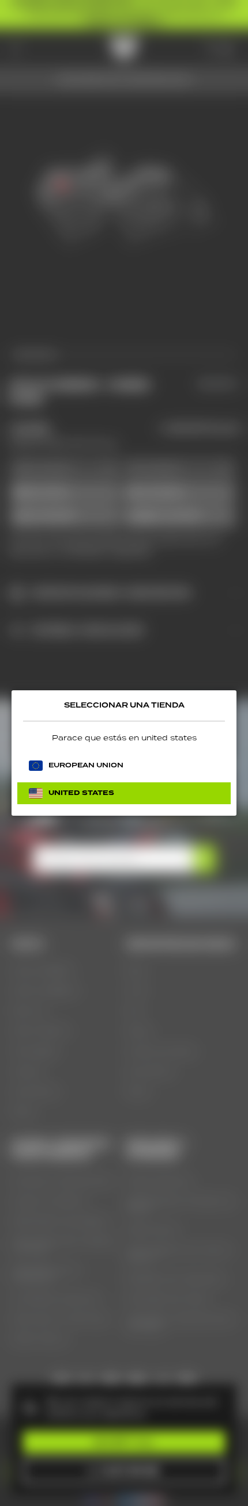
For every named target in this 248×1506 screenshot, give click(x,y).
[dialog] (124, 753)
